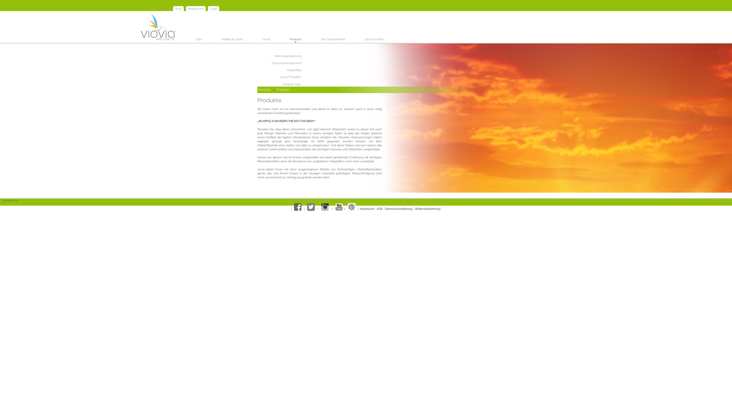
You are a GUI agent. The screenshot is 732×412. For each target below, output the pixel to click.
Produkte (264, 90)
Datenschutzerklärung (398, 208)
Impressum (367, 208)
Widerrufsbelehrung (427, 208)
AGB (379, 208)
